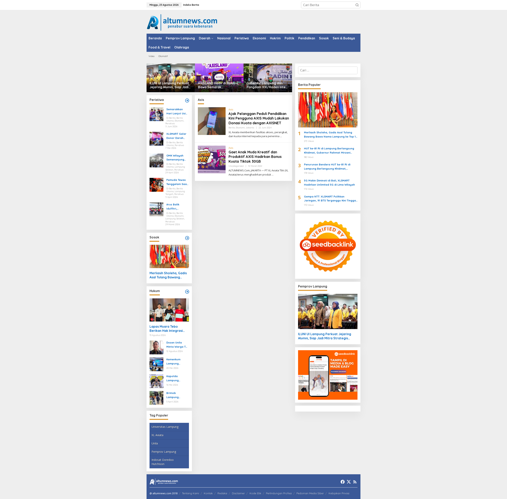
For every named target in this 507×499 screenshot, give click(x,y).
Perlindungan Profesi (279, 493)
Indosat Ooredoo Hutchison (163, 462)
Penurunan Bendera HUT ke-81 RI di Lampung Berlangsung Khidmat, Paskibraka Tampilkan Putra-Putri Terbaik (327, 167)
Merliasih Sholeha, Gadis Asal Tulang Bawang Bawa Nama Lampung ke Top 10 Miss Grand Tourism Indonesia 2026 (168, 275)
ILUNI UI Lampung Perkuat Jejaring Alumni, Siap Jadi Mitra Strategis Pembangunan (169, 85)
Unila (155, 443)
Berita (232, 127)
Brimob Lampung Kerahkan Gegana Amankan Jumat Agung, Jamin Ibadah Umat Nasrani (177, 395)
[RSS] (354, 481)
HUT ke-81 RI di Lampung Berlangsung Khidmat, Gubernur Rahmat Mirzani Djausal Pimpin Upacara (329, 151)
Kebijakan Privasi (339, 493)
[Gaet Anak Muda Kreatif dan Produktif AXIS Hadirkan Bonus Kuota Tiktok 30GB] (273, 174)
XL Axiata (157, 435)
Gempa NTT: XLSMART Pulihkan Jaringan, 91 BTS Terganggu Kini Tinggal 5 (330, 199)
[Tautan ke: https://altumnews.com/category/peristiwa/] (187, 100)
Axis (231, 109)
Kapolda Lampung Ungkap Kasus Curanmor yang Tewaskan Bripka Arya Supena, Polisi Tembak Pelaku (177, 378)
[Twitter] (348, 481)
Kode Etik (255, 493)
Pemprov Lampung (164, 451)
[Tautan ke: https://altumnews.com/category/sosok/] (187, 238)
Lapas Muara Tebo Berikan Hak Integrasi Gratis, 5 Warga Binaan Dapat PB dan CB (168, 328)
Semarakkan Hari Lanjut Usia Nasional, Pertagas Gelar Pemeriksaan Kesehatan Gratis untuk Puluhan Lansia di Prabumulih (176, 112)
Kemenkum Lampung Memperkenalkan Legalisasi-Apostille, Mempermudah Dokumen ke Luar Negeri (176, 362)
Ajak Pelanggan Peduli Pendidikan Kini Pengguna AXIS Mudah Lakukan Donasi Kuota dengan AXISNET (259, 118)
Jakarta (250, 127)
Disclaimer (238, 493)
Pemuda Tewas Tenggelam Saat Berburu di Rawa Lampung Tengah (177, 182)
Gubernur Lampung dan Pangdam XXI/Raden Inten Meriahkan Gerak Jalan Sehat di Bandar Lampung (267, 85)
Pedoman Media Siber (310, 493)
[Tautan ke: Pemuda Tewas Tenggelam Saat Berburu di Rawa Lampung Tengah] (156, 184)
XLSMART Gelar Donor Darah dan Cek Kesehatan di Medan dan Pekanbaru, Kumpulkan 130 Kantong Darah (176, 136)
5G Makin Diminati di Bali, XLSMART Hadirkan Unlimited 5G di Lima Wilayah (329, 182)
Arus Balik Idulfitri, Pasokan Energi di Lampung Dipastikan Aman (177, 207)
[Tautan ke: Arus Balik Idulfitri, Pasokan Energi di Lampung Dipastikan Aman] (156, 209)
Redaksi (222, 493)
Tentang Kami (190, 493)
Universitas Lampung (165, 427)
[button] (357, 5)
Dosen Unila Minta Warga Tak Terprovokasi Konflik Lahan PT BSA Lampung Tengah (177, 345)
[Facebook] (342, 481)
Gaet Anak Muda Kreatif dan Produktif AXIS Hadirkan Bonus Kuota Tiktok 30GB (255, 157)
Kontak (208, 493)
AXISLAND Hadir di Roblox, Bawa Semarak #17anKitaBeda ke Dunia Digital (218, 85)
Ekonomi (240, 127)
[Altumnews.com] (182, 22)
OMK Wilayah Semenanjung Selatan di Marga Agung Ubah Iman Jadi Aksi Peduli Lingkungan (176, 158)
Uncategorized (236, 166)
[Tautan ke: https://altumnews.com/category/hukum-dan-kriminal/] (187, 291)
